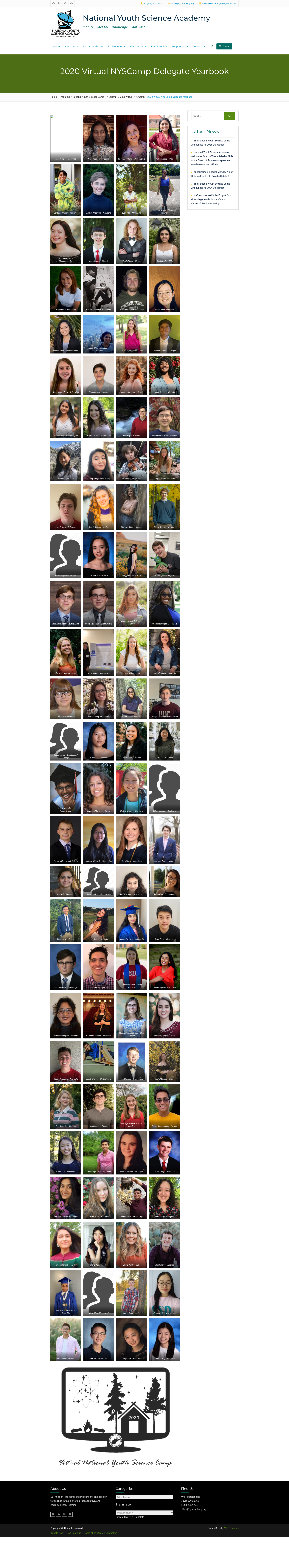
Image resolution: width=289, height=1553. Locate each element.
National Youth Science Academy (146, 18)
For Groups (136, 46)
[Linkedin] (58, 1514)
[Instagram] (64, 1514)
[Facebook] (52, 1514)
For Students (114, 46)
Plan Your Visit (91, 46)
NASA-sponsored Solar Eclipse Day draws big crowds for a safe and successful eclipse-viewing (211, 199)
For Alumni (157, 46)
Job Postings (74, 1533)
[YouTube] (70, 1514)
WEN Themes (231, 1528)
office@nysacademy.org (182, 3)
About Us (69, 46)
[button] (65, 138)
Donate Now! (57, 1533)
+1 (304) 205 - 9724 (153, 3)
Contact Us (199, 46)
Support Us (178, 46)
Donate (226, 46)
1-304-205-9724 (189, 1505)
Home (56, 46)
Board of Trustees (93, 1533)
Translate (139, 1517)
